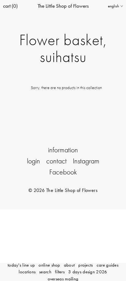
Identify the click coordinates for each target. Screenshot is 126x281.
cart (10, 5)
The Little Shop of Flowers (63, 5)
